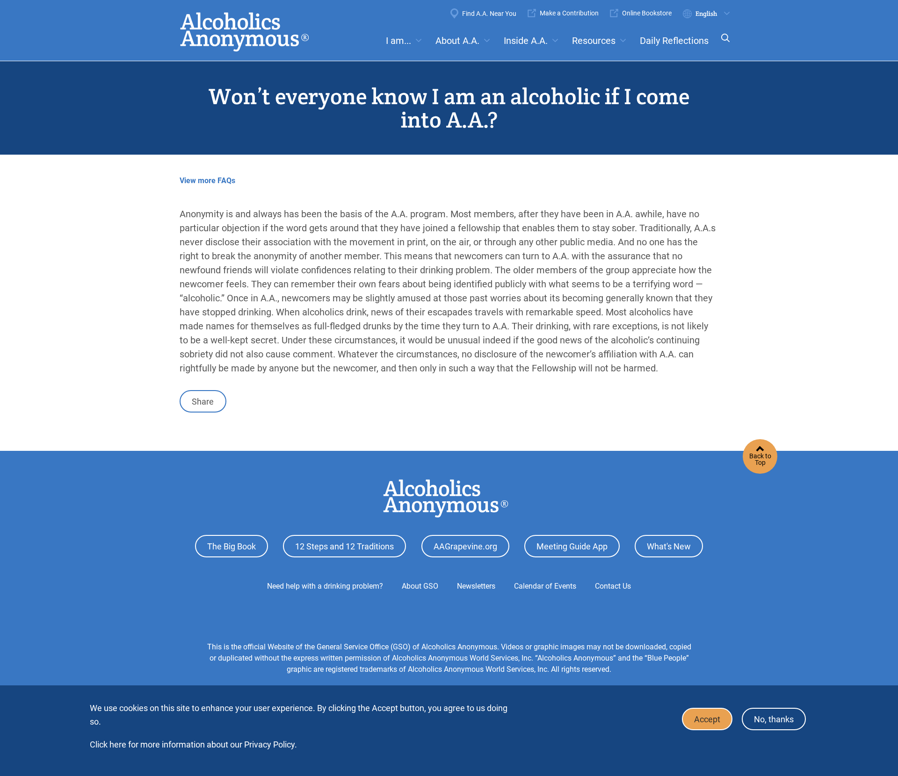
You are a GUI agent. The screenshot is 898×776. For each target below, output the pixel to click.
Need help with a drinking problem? (325, 586)
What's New (669, 546)
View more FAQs (207, 180)
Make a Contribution (569, 13)
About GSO (420, 586)
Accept (707, 719)
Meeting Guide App (572, 546)
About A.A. (457, 40)
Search (723, 44)
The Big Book (231, 546)
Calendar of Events (545, 586)
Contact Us (613, 586)
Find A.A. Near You (489, 13)
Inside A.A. (526, 40)
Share (203, 401)
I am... (398, 40)
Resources (594, 40)
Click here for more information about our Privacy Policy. (193, 744)
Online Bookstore (647, 13)
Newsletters (476, 586)
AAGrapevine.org (465, 546)
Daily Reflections (674, 40)
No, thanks (774, 719)
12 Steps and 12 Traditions (344, 546)
